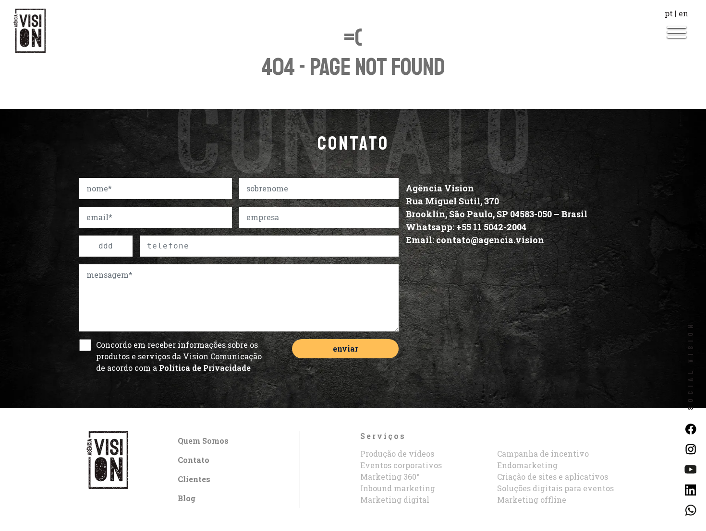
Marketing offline (531, 500)
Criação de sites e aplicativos (552, 477)
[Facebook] (690, 428)
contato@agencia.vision (490, 240)
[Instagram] (690, 448)
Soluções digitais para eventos (555, 488)
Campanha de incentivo (543, 453)
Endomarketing (527, 465)
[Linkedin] (690, 489)
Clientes (194, 479)
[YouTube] (690, 468)
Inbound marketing (397, 488)
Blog (186, 498)
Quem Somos (203, 441)
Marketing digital (394, 500)
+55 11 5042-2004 (491, 227)
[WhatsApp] (690, 509)
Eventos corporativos (401, 465)
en (683, 13)
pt (669, 13)
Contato (193, 460)
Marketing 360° (389, 477)
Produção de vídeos (397, 453)
